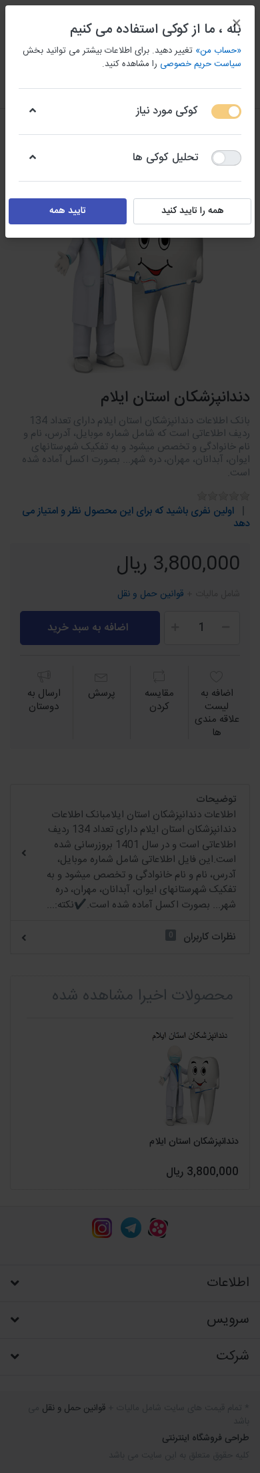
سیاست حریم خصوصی (200, 64)
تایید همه (67, 211)
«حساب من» (218, 50)
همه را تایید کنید (192, 211)
